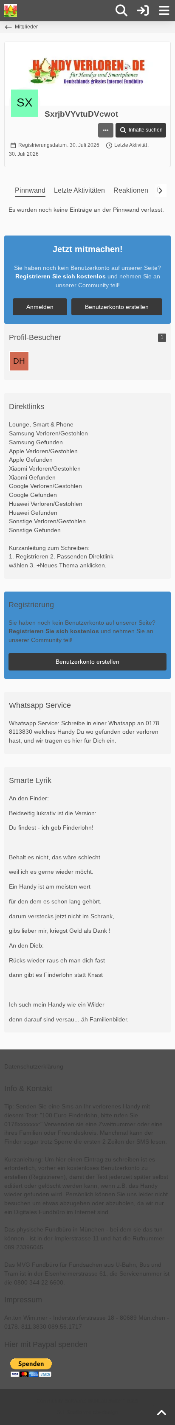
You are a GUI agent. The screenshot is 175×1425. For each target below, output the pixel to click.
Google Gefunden (33, 494)
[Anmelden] (142, 10)
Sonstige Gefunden (35, 530)
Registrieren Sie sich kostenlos (60, 276)
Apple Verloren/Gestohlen (43, 451)
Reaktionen (130, 190)
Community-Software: (87, 1401)
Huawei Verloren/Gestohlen (45, 503)
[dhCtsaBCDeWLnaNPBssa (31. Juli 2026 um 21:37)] (19, 361)
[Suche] (121, 10)
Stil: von (87, 1412)
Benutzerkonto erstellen (117, 306)
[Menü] (163, 10)
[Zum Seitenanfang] (161, 1413)
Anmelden (40, 306)
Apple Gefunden (31, 459)
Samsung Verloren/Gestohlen (48, 433)
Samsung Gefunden (36, 442)
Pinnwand (30, 190)
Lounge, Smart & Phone (41, 424)
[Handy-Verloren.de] (11, 10)
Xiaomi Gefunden (32, 477)
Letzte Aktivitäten (79, 190)
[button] (105, 130)
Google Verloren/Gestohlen (45, 485)
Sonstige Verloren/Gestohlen (47, 521)
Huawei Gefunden (33, 512)
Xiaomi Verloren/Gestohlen (45, 468)
